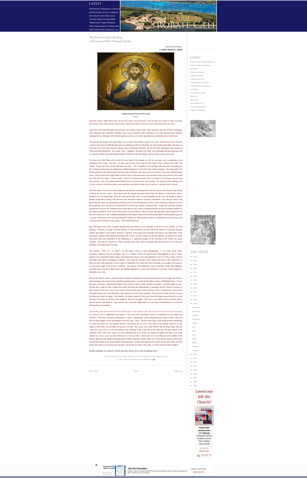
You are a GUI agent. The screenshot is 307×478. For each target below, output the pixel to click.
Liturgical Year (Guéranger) (200, 86)
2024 (195, 264)
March (194, 343)
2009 (195, 370)
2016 (195, 296)
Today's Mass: (202, 62)
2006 (195, 382)
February (195, 346)
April (194, 339)
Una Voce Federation (198, 107)
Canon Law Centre (197, 72)
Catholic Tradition (197, 76)
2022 (195, 272)
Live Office (194, 93)
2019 (195, 284)
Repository (194, 100)
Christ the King (115, 356)
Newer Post (93, 371)
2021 (195, 276)
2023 (195, 268)
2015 (195, 300)
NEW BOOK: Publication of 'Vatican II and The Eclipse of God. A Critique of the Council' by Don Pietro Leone (104, 12)
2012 (195, 358)
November (196, 311)
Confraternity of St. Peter (199, 83)
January (195, 350)
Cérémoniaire (195, 79)
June (194, 331)
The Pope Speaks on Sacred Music (102, 19)
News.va (193, 96)
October (195, 315)
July (193, 327)
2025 (195, 261)
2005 (195, 386)
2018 (195, 288)
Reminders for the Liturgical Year (155, 356)
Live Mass (194, 89)
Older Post (178, 371)
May (194, 335)
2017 (195, 292)
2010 (195, 366)
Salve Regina (195, 103)
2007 (195, 378)
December (196, 307)
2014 (195, 303)
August (195, 323)
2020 (195, 280)
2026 (195, 257)
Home (136, 371)
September (196, 319)
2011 (195, 362)
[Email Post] (153, 359)
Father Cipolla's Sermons (132, 356)
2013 (195, 354)
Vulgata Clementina (197, 110)
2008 (195, 374)
